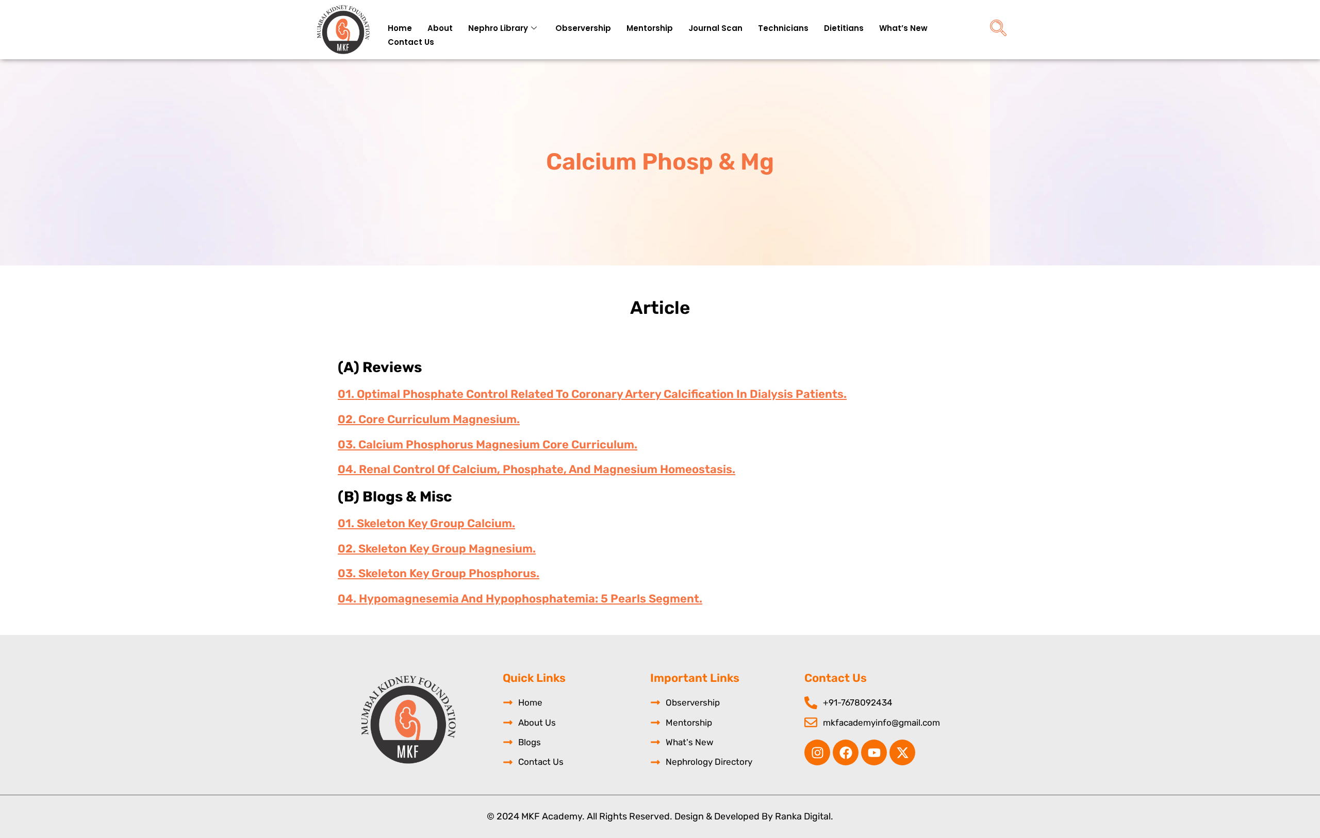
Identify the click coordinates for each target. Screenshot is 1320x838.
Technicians (783, 28)
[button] (998, 29)
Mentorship (649, 28)
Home (400, 28)
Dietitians (844, 28)
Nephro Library (498, 28)
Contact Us (411, 42)
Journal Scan (715, 28)
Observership (583, 28)
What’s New (903, 28)
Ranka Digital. (804, 816)
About (440, 28)
